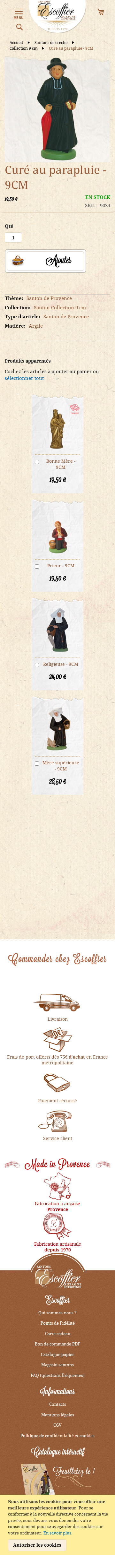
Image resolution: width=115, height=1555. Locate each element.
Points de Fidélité (58, 1323)
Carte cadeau (57, 1333)
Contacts (57, 1404)
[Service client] (57, 1120)
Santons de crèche (51, 42)
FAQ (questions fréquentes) (58, 1375)
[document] (58, 1525)
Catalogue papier (57, 1354)
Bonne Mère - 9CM (60, 464)
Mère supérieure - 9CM (60, 766)
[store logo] (57, 16)
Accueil (17, 42)
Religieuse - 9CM (60, 664)
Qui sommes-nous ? (57, 1313)
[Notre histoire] (57, 1185)
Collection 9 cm (24, 48)
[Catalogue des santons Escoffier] (57, 1483)
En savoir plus (57, 1533)
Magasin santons (57, 1365)
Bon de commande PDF (57, 1344)
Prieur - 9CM (60, 566)
